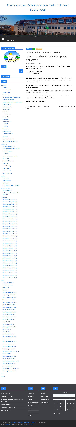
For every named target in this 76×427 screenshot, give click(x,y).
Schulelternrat (6, 112)
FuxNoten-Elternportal (8, 161)
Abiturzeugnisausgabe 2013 (9, 356)
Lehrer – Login (6, 92)
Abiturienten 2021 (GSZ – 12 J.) (10, 211)
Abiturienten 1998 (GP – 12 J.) (10, 268)
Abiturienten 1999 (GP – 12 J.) (10, 265)
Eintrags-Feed (44, 396)
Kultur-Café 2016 (7, 339)
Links (7, 40)
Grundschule (6, 287)
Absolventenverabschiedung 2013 (11, 361)
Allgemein (29, 48)
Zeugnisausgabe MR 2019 (9, 314)
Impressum (5, 136)
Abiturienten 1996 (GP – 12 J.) (10, 272)
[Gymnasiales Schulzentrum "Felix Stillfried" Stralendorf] (3, 39)
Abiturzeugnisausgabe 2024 (9, 297)
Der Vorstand (7, 114)
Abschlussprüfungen (34, 37)
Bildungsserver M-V (6, 393)
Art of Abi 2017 (6, 331)
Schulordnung (6, 94)
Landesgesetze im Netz (7, 396)
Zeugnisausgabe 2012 (8, 366)
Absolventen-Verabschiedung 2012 (11, 368)
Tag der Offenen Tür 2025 (66, 106)
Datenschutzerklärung (8, 139)
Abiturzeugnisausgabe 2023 (9, 302)
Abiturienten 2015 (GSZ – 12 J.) (10, 226)
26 (60, 409)
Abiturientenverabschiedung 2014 (11, 351)
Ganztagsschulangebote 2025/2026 (11, 148)
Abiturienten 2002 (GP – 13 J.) (10, 260)
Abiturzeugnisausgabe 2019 (9, 312)
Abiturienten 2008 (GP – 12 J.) (10, 243)
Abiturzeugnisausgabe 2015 (9, 341)
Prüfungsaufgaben (6, 404)
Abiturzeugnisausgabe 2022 (9, 307)
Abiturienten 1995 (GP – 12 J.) (10, 275)
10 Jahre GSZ (6, 290)
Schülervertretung (7, 104)
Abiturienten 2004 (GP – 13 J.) (10, 255)
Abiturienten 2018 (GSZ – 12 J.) (10, 219)
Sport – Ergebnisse (7, 173)
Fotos (65, 37)
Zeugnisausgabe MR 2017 (9, 324)
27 (63, 409)
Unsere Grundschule (7, 151)
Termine (46, 37)
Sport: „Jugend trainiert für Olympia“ (11, 185)
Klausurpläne (6, 158)
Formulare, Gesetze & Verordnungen (11, 97)
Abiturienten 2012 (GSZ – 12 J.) (10, 233)
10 (54, 403)
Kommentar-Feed (45, 399)
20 (63, 406)
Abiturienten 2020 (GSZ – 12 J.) (10, 214)
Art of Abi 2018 (6, 322)
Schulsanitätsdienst (7, 107)
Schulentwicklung (7, 166)
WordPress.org (44, 402)
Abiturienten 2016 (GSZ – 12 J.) (10, 223)
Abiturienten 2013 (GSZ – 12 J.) (10, 231)
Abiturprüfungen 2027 (8, 190)
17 (54, 406)
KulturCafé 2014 (6, 353)
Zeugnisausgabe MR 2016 (9, 334)
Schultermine (6, 178)
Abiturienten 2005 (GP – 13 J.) (10, 253)
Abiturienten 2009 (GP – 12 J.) (10, 241)
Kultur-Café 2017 (7, 329)
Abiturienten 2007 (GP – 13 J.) (10, 248)
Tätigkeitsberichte (8, 133)
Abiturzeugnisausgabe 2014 (9, 346)
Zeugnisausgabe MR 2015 (9, 344)
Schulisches (20, 37)
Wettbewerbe (39, 48)
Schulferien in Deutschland (8, 407)
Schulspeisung (6, 119)
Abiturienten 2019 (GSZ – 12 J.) (10, 216)
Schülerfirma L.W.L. (7, 121)
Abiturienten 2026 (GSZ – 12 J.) (10, 199)
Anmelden (43, 393)
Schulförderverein (7, 131)
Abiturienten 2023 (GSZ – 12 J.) (10, 206)
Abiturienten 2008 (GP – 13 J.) (10, 246)
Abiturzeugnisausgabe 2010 (9, 371)
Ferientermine (6, 183)
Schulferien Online (6, 410)
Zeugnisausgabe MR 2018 (9, 319)
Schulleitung (5, 87)
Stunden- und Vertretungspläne (10, 156)
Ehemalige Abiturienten (8, 282)
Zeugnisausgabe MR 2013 (9, 358)
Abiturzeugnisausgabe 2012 (9, 363)
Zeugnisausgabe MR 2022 (9, 309)
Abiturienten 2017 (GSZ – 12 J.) (10, 221)
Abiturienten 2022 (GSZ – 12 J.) (10, 209)
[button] (14, 37)
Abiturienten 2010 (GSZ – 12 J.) (10, 238)
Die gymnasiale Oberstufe (9, 146)
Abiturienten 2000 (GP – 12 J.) (10, 263)
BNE (34, 48)
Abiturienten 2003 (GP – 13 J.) (10, 258)
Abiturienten (56, 37)
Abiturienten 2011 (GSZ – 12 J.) (10, 236)
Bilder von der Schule (8, 285)
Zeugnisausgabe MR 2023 (9, 304)
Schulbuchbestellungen (8, 99)
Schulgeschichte (6, 116)
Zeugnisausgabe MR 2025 (9, 295)
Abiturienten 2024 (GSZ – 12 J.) (10, 204)
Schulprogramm (6, 168)
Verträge (6, 123)
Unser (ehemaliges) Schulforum (10, 141)
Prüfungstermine (7, 180)
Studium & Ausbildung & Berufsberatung (12, 102)
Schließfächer (6, 129)
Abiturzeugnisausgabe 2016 (9, 336)
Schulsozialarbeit (7, 170)
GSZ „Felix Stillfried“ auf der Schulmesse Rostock (38, 107)
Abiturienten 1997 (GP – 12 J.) (10, 270)
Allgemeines (9, 37)
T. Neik (39, 63)
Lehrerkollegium (6, 89)
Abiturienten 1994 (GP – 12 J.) (10, 277)
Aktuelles (6, 153)
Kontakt (13, 40)
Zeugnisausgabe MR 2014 (9, 349)
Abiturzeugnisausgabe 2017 (9, 326)
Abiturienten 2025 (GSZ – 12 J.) (10, 201)
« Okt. (54, 413)
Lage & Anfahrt (6, 109)
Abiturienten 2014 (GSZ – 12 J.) (10, 228)
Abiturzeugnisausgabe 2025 (9, 292)
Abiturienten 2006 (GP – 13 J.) (10, 250)
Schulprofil (5, 163)
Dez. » (58, 413)
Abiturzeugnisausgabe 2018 (9, 317)
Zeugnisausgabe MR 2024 (9, 299)
